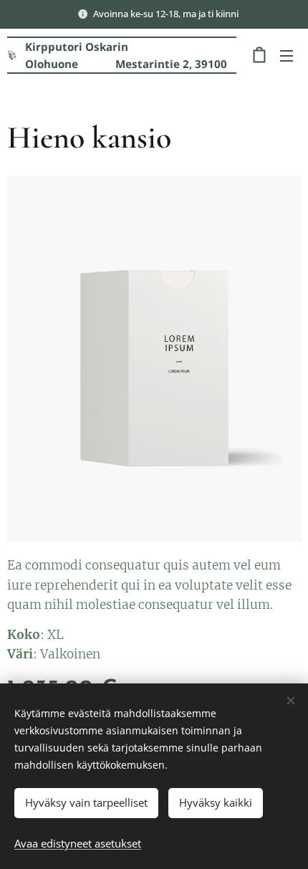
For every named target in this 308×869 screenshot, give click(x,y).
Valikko (286, 55)
